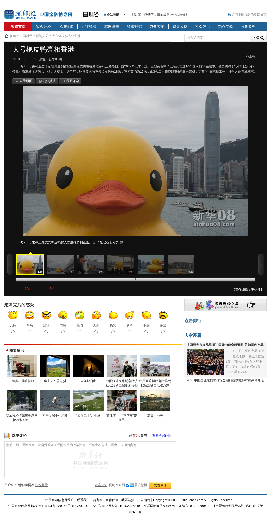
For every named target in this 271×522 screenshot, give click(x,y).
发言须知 (101, 485)
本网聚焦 (111, 26)
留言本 (97, 500)
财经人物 (180, 26)
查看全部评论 (161, 435)
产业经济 (89, 26)
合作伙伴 (112, 500)
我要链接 (127, 500)
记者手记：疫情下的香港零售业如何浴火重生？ (163, 15)
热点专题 (225, 26)
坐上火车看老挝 (55, 381)
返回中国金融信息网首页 (249, 15)
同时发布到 (128, 485)
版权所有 (37, 506)
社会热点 (202, 26)
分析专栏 (248, 26)
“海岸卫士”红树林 (88, 416)
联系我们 (83, 500)
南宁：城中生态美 (55, 416)
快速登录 (41, 485)
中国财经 (88, 14)
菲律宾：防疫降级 (21, 381)
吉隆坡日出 (88, 381)
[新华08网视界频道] (225, 310)
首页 (13, 36)
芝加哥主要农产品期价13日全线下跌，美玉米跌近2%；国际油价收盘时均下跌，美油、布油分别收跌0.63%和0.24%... (245, 361)
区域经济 (66, 26)
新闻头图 (42, 36)
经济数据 (134, 26)
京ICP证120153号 (58, 506)
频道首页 (18, 26)
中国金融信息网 (19, 506)
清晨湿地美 (155, 416)
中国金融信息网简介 (59, 500)
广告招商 (143, 500)
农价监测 (157, 26)
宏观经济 (43, 26)
